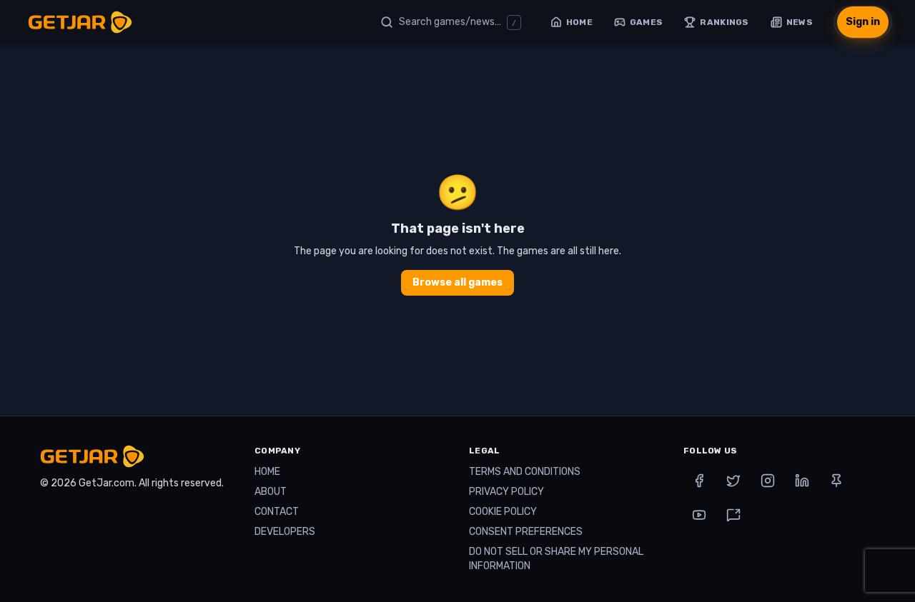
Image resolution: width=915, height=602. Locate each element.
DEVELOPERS (284, 532)
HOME (267, 472)
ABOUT (270, 492)
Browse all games (457, 282)
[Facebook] (699, 480)
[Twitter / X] (733, 480)
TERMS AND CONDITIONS (524, 472)
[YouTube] (699, 515)
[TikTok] (733, 515)
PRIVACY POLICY (506, 492)
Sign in (863, 22)
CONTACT (276, 512)
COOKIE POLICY (503, 512)
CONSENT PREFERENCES (526, 532)
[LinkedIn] (802, 480)
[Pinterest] (836, 480)
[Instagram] (767, 480)
